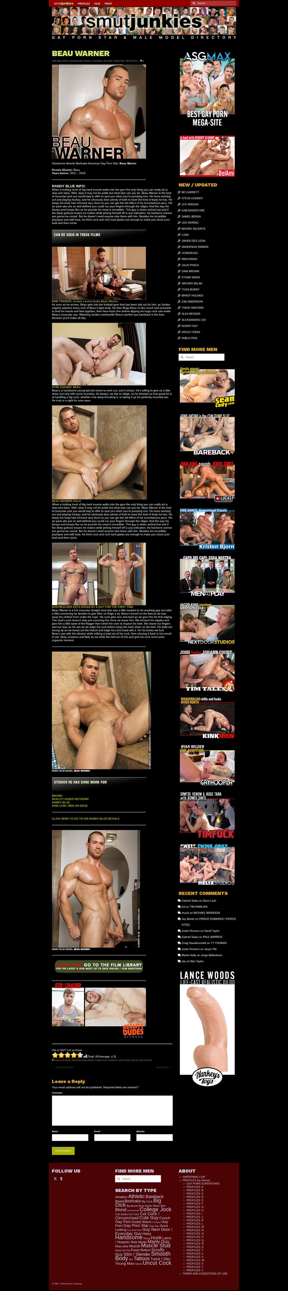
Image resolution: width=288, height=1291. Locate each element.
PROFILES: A (195, 1186)
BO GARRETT (190, 192)
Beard (119, 1201)
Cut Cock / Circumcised (137, 1215)
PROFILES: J (195, 1216)
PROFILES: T (195, 1250)
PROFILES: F (195, 1203)
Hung (146, 1238)
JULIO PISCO (190, 265)
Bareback (155, 1196)
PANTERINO (189, 259)
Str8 (131, 1259)
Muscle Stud (124, 1060)
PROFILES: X (195, 1263)
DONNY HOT (190, 325)
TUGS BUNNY (190, 289)
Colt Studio (121, 1214)
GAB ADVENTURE (193, 210)
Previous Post (64, 1067)
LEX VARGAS (190, 204)
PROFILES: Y (195, 1266)
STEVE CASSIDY (192, 198)
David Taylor (212, 930)
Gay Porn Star (136, 1225)
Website (140, 1131)
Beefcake (66, 1060)
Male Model (139, 1242)
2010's (65, 61)
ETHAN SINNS (191, 277)
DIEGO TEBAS (191, 332)
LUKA (185, 234)
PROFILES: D (195, 1196)
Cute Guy (148, 1217)
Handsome (113, 1060)
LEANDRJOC (190, 253)
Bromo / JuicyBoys (93, 61)
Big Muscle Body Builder (83, 1060)
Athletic (136, 1196)
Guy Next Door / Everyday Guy (143, 1231)
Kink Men (108, 61)
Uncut (138, 1263)
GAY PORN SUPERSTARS (203, 1183)
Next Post (162, 1067)
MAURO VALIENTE (194, 228)
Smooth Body (145, 1060)
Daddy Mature (142, 1222)
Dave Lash (209, 900)
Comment (57, 1093)
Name (55, 1131)
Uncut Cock (157, 1263)
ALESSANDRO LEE (194, 319)
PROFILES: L (195, 1223)
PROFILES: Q (195, 1240)
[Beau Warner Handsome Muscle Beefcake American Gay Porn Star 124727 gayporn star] (99, 967)
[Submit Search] (193, 3)
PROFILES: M (195, 1226)
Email (97, 1131)
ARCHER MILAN (192, 283)
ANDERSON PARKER (195, 246)
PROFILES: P (195, 1236)
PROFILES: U (195, 1253)
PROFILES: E (195, 1200)
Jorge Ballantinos (211, 955)
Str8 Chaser (131, 61)
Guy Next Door (134, 1230)
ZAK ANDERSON (192, 301)
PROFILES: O (195, 1233)
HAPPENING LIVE (194, 1176)
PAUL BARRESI (212, 936)
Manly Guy (158, 1241)
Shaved (134, 1060)
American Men (76, 61)
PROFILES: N (195, 1230)
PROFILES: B (195, 1190)
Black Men (159, 1205)
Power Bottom (140, 1250)
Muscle (134, 1246)
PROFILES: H (195, 1210)
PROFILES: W (195, 1260)
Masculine (121, 1246)
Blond (120, 1209)
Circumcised (133, 1210)
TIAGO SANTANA (193, 307)
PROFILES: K (195, 1220)
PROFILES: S (195, 1246)
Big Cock (147, 1201)
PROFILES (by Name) (196, 1180)
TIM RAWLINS (198, 906)
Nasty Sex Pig (122, 1250)
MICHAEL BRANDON (207, 912)
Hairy (146, 1234)
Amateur (57, 1060)
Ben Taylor (197, 961)
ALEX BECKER (191, 313)
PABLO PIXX (189, 338)
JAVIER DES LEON (193, 240)
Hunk (156, 1237)
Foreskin (156, 1222)
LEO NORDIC (190, 222)
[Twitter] (55, 1178)
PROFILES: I (194, 1213)
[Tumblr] (61, 1178)
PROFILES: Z (195, 1270)
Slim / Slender (137, 1254)
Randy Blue (119, 61)
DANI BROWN (190, 271)
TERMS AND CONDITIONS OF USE (205, 1273)
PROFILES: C (195, 1193)
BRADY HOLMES (192, 295)
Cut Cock (134, 1214)
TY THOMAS (219, 943)
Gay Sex (154, 1226)
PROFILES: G (195, 1206)
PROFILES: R (195, 1243)
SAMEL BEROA (191, 216)
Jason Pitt (210, 949)
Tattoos (142, 1258)
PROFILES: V (195, 1256)
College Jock (101, 1060)
